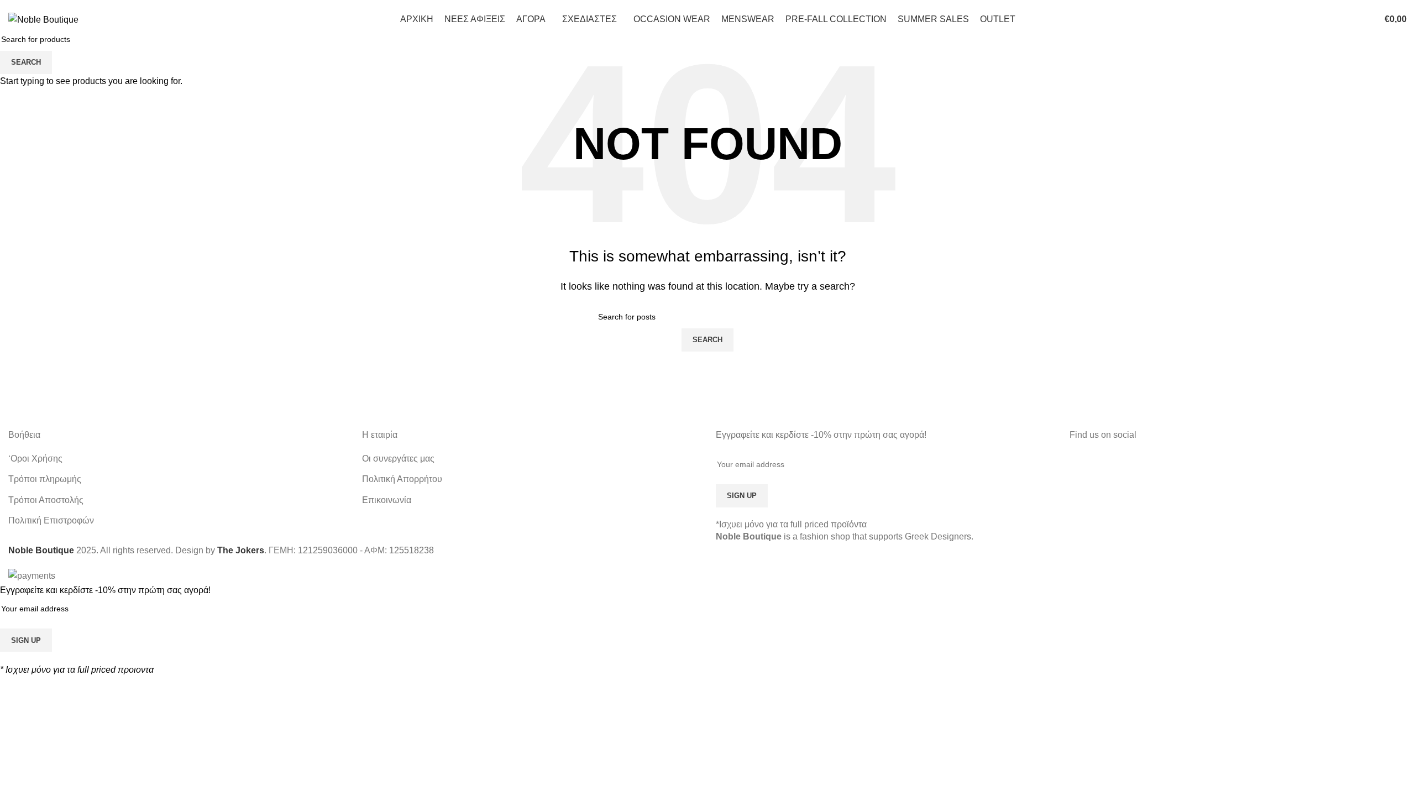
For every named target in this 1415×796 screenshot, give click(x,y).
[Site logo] (43, 19)
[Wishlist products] (1365, 19)
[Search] (1349, 19)
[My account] (1334, 19)
